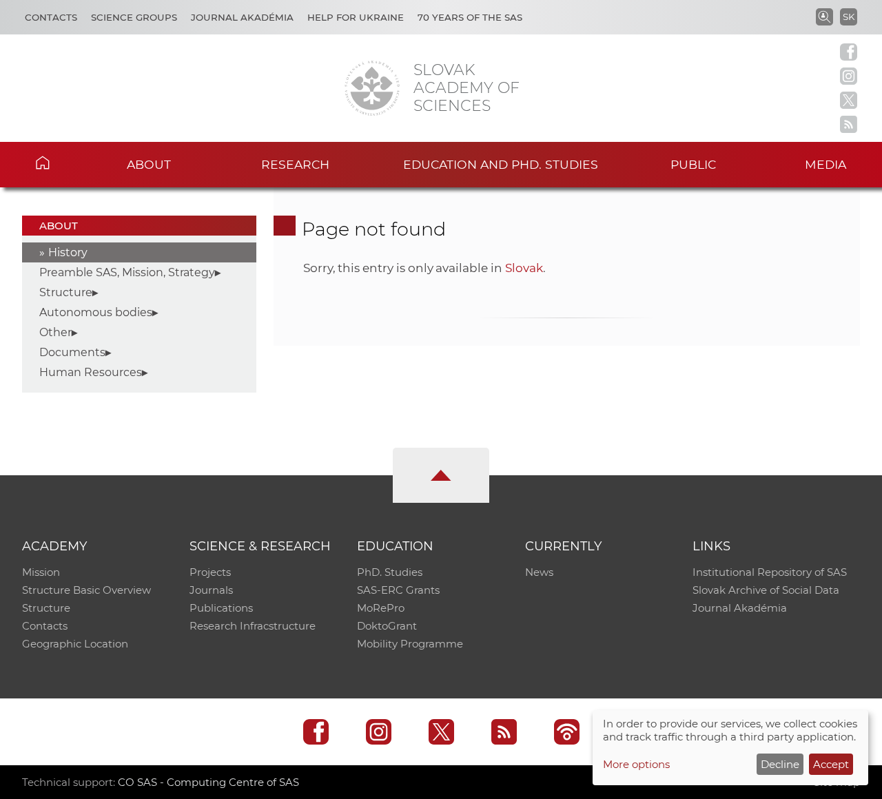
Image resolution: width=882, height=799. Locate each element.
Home (63, 162)
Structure (65, 292)
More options (636, 764)
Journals (211, 589)
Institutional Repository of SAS (770, 572)
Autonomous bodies (95, 312)
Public (693, 164)
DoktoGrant (387, 625)
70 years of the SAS (470, 17)
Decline (780, 764)
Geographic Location (75, 643)
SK (848, 16)
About (149, 164)
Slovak (524, 268)
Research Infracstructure (252, 625)
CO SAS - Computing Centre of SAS (208, 782)
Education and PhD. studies (500, 164)
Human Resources (90, 372)
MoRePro (380, 607)
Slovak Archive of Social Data (766, 589)
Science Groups (134, 17)
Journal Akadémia (242, 17)
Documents (72, 352)
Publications (221, 607)
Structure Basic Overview (86, 589)
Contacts (51, 17)
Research (295, 164)
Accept (831, 764)
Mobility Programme (410, 643)
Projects (210, 572)
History (68, 252)
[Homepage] (372, 88)
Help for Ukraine (355, 17)
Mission (41, 572)
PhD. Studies (389, 572)
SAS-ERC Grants (398, 589)
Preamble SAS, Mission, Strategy (127, 272)
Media (825, 164)
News (539, 572)
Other (55, 332)
